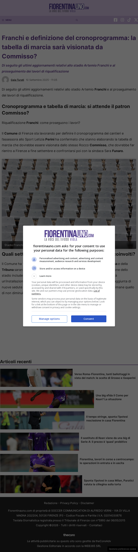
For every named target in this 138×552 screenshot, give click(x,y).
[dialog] (69, 276)
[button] (69, 276)
